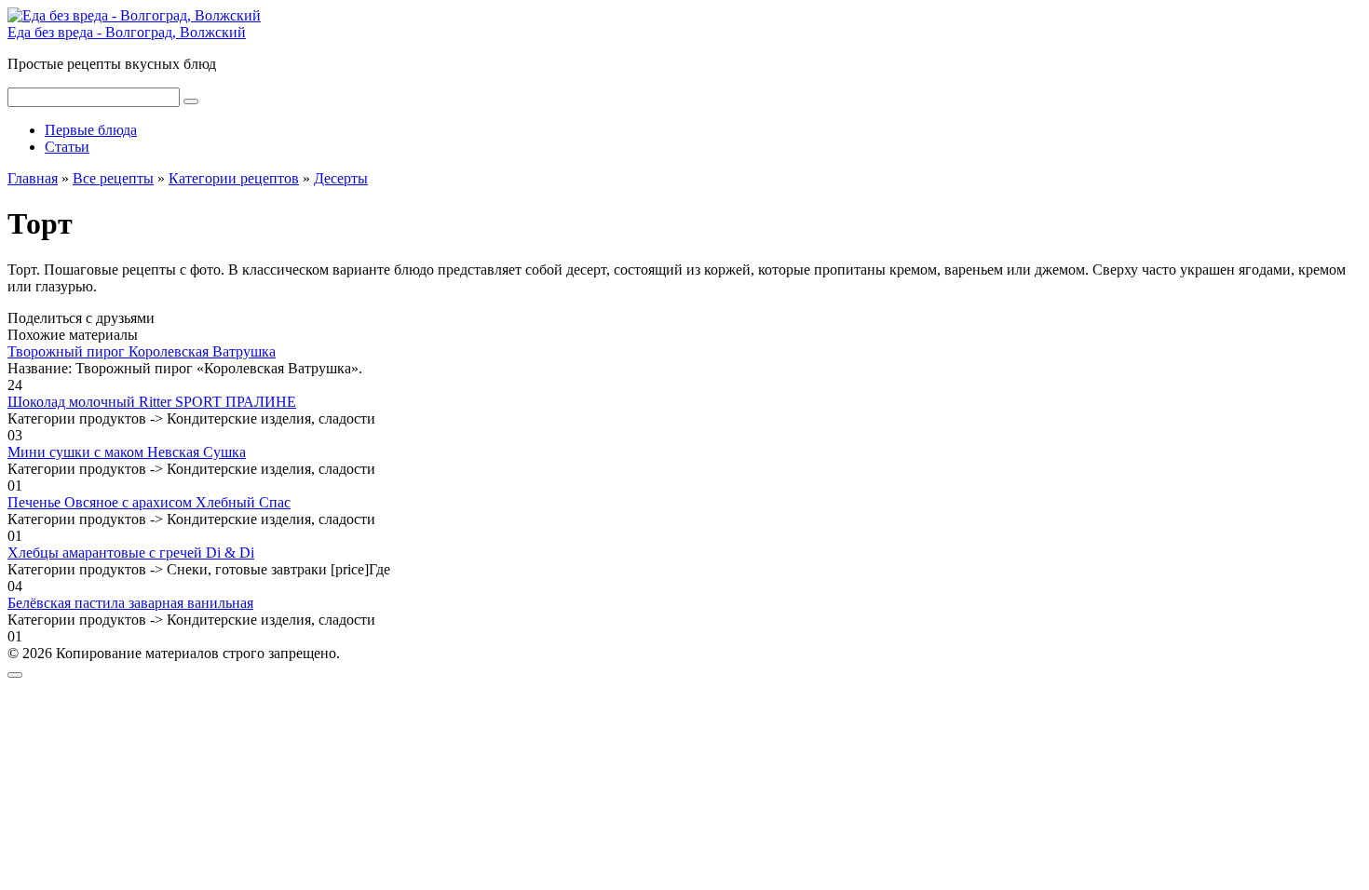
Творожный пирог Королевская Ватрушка (141, 351)
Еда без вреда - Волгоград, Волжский (126, 32)
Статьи (67, 147)
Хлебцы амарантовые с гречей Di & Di (130, 552)
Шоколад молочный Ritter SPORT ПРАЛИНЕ (151, 402)
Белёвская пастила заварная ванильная (130, 603)
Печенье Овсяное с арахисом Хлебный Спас (149, 502)
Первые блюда (91, 130)
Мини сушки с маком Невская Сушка (126, 452)
